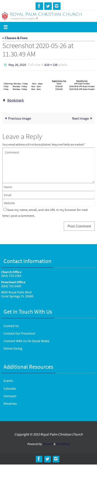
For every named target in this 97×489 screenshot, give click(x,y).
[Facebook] (39, 6)
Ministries (10, 401)
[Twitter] (48, 6)
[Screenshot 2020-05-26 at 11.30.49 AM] (48, 84)
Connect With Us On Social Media (26, 339)
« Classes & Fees (15, 38)
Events (8, 378)
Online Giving (13, 346)
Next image (80, 116)
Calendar (10, 386)
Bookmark (15, 98)
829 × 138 (50, 64)
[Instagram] (57, 6)
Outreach (10, 394)
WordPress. (63, 442)
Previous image (19, 116)
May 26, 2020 (17, 64)
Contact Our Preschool (19, 331)
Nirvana (48, 442)
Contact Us (11, 323)
